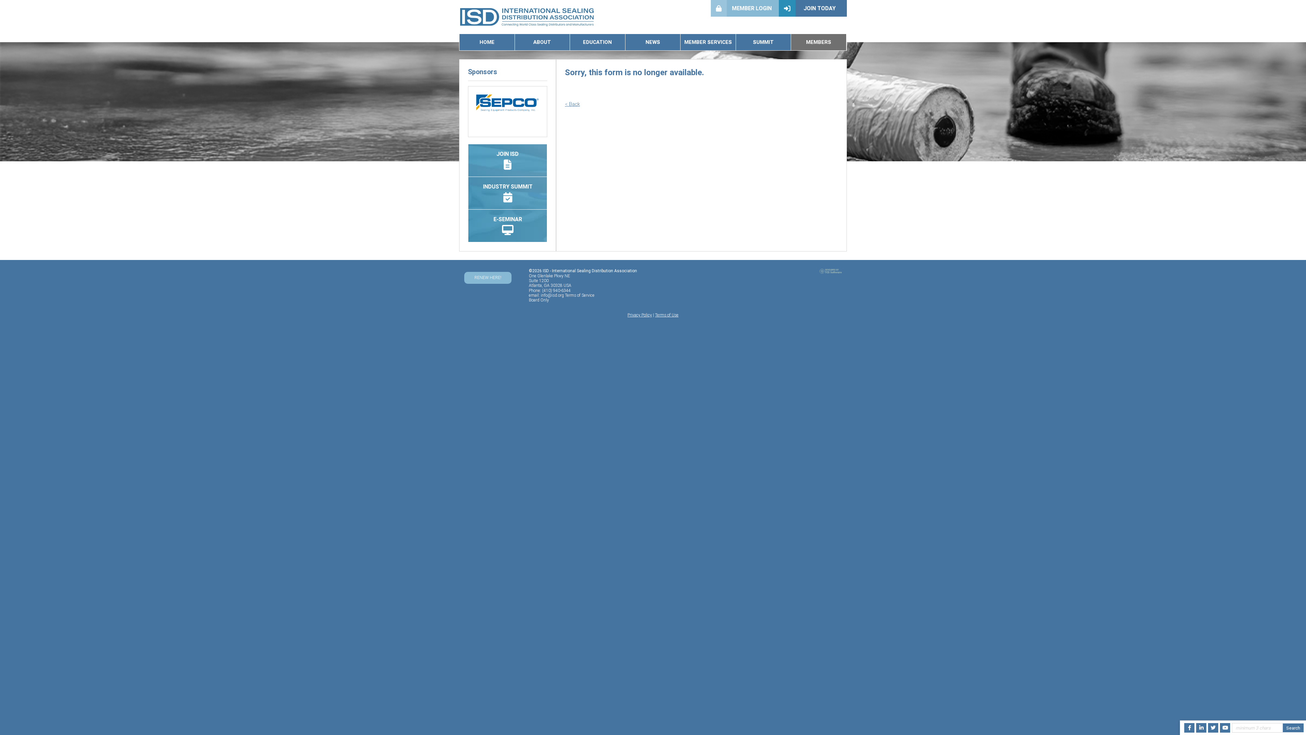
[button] (474, 105)
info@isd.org (552, 295)
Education (597, 42)
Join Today (820, 8)
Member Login (752, 8)
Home (487, 42)
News (653, 42)
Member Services (708, 42)
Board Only (539, 300)
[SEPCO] (507, 103)
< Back (572, 104)
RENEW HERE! (487, 277)
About (542, 42)
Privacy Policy (639, 314)
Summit (763, 42)
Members (818, 42)
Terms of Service (580, 295)
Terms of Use (667, 314)
